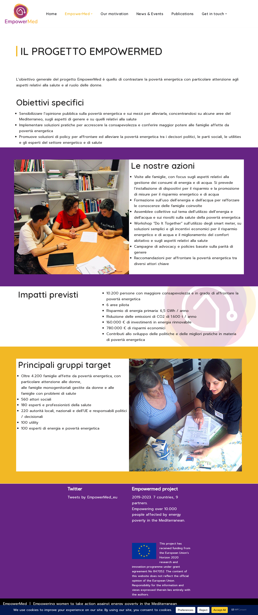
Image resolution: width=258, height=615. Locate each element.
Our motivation (114, 13)
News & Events (149, 13)
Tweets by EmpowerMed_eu (92, 497)
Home (51, 13)
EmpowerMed (15, 604)
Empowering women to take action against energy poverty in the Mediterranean (105, 604)
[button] (92, 14)
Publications (183, 13)
